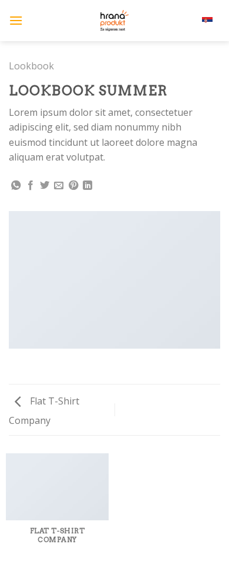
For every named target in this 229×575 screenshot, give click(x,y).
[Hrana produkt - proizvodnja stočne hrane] (114, 20)
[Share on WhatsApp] (16, 185)
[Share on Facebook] (30, 185)
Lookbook (31, 65)
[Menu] (16, 20)
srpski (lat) (185, 20)
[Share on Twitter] (44, 185)
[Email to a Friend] (58, 185)
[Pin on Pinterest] (73, 185)
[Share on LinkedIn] (87, 185)
